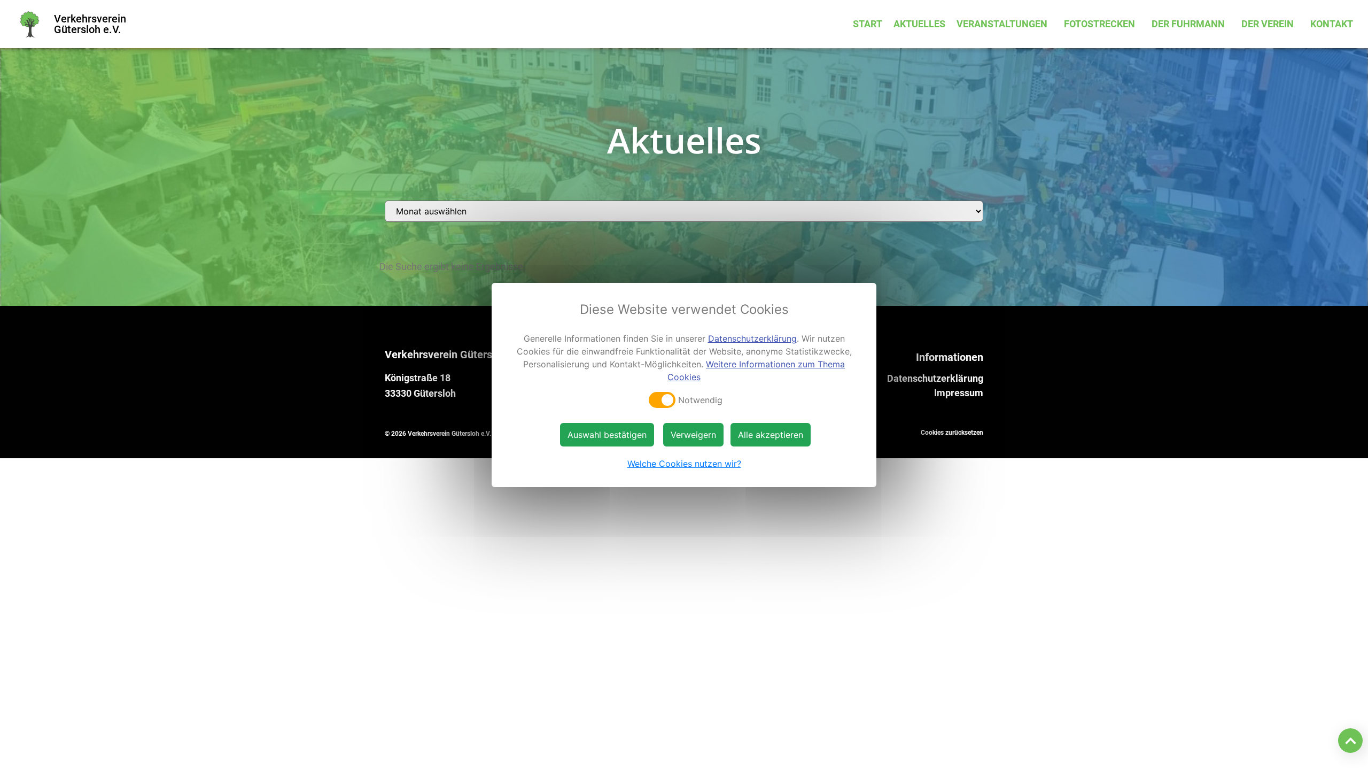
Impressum (958, 393)
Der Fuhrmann (1188, 23)
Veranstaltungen (1002, 23)
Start (867, 23)
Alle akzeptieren (770, 434)
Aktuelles (919, 23)
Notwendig (700, 400)
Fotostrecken (1099, 23)
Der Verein (1267, 23)
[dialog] (684, 385)
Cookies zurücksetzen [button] (952, 432)
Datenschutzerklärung (935, 378)
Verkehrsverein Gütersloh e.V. (90, 24)
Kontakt (1331, 23)
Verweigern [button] (693, 434)
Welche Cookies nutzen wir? (684, 463)
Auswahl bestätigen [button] (607, 434)
